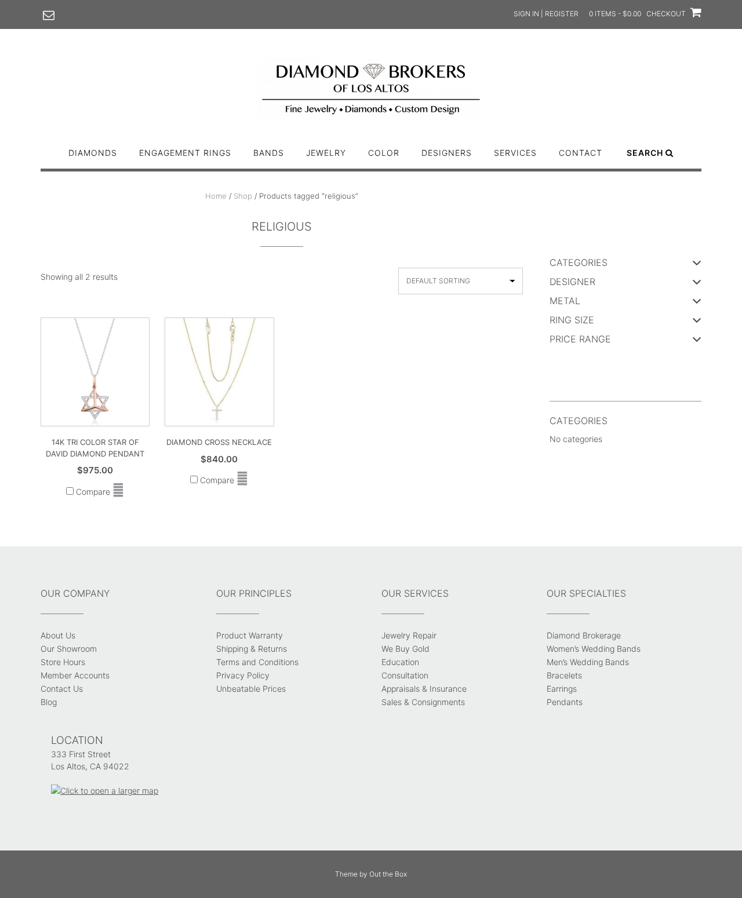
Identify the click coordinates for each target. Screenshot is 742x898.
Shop (243, 195)
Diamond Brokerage (584, 635)
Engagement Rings (185, 153)
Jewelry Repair (409, 635)
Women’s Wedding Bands (594, 649)
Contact (580, 153)
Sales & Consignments (423, 702)
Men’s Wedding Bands (588, 662)
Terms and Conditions (257, 662)
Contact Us (62, 688)
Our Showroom (69, 649)
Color (383, 153)
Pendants (565, 702)
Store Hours (63, 662)
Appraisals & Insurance (424, 688)
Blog (49, 702)
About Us (58, 635)
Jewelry (326, 153)
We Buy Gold (405, 649)
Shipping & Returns (251, 649)
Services (515, 153)
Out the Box (388, 874)
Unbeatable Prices (251, 688)
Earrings (562, 688)
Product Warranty (249, 635)
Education (400, 662)
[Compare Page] (118, 491)
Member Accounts (75, 675)
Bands (268, 153)
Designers (446, 153)
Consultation (404, 675)
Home (216, 195)
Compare (92, 492)
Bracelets (564, 675)
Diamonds (92, 153)
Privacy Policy (243, 675)
